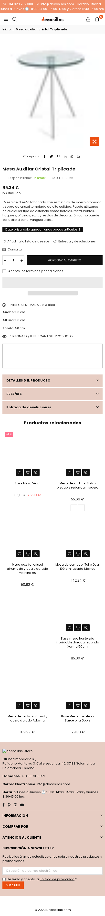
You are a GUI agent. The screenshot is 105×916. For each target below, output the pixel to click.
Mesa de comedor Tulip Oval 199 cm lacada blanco (77, 566)
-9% (9, 434)
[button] (52, 282)
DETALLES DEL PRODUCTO (28, 380)
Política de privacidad (57, 879)
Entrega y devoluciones (77, 241)
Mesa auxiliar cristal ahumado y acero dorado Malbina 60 (27, 568)
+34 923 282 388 (20, 4)
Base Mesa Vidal (28, 483)
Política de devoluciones (29, 407)
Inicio (6, 29)
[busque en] (14, 19)
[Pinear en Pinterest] (58, 156)
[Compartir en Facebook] (45, 156)
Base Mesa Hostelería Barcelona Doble (77, 718)
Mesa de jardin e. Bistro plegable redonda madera (77, 485)
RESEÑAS (14, 393)
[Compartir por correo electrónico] (79, 156)
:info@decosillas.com (52, 784)
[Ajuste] (88, 19)
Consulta (14, 249)
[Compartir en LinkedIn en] (65, 156)
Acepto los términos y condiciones (35, 271)
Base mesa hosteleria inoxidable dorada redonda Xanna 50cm (77, 642)
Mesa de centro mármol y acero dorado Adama (27, 718)
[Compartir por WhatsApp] (72, 156)
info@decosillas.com (57, 4)
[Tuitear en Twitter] (51, 156)
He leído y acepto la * (42, 879)
